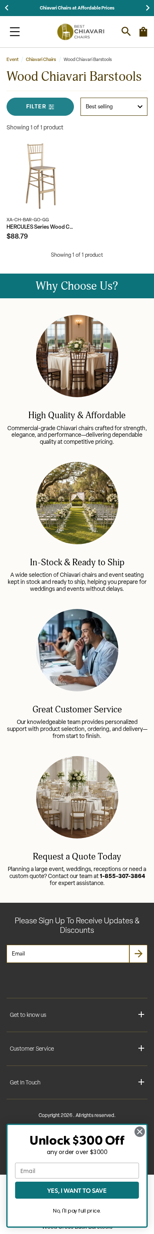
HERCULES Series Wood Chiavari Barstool (40, 226)
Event (12, 59)
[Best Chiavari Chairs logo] (80, 32)
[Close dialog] (139, 1131)
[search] (126, 31)
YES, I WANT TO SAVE (77, 1190)
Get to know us (28, 1015)
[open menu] (15, 32)
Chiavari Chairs (41, 59)
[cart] (143, 35)
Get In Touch (25, 1082)
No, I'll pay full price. (77, 1211)
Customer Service (32, 1048)
